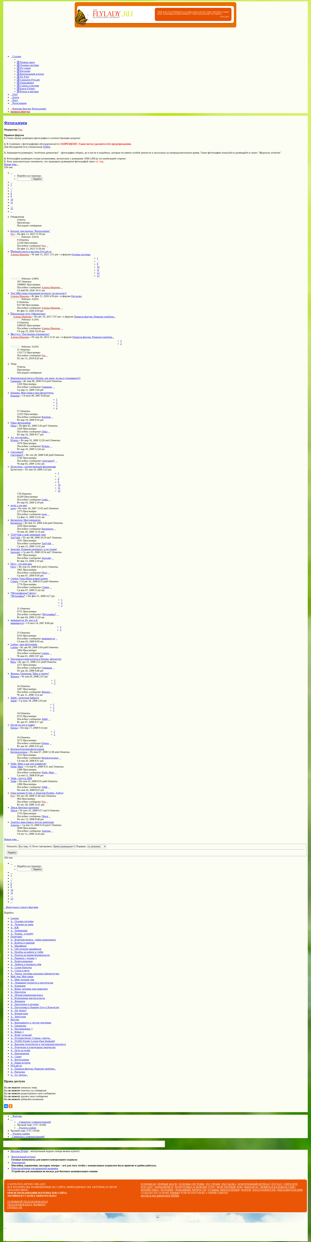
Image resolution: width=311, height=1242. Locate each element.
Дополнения (18, 1162)
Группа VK (14, 1207)
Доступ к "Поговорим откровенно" (30, 334)
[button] (11, 172)
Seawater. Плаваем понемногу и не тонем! (34, 549)
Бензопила (16, 523)
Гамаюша (16, 381)
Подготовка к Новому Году (195, 1187)
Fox (20, 129)
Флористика (150, 1190)
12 (98, 272)
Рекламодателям (290, 1190)
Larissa (14, 647)
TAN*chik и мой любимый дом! (28, 534)
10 (98, 267)
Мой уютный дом (229, 1187)
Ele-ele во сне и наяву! (23, 725)
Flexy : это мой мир (21, 563)
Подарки (167, 1190)
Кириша (15, 395)
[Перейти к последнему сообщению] (47, 245)
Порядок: (81, 846)
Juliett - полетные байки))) (25, 697)
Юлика (14, 440)
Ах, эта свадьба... (20, 437)
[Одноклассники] (10, 1106)
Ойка (13, 425)
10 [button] (12, 199)
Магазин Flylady (20, 1151)
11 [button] (12, 202)
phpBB (174, 1193)
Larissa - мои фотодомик (24, 644)
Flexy (13, 566)
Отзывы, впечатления (224, 1190)
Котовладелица (19, 752)
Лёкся (14, 810)
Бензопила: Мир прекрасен (25, 520)
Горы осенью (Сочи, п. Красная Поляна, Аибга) (37, 793)
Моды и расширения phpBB (160, 1195)
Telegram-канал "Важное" (26, 1204)
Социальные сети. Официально (28, 313)
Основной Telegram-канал (27, 1201)
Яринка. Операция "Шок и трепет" (30, 673)
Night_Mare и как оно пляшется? (28, 763)
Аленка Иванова (20, 254)
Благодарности (264, 1190)
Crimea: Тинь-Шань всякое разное (29, 578)
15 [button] (12, 208)
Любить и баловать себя (277, 1187)
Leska (45, 499)
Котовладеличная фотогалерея (27, 749)
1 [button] (11, 185)
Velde (13, 781)
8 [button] (11, 193)
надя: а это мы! (19, 505)
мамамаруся (17, 623)
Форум (246, 1190)
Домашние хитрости (190, 1190)
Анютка (15, 825)
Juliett (14, 700)
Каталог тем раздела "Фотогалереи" (30, 231)
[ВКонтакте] (6, 1106)
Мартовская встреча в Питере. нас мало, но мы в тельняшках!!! (46, 378)
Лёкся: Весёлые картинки (25, 807)
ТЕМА (46, 146)
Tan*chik (15, 537)
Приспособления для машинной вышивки (34, 1168)
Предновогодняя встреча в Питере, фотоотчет (36, 659)
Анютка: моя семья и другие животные (32, 822)
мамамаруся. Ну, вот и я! (24, 620)
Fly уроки (213, 1184)
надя (13, 508)
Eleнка (14, 727)
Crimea (14, 581)
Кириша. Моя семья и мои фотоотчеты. (32, 392)
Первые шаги (167, 1184)
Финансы (251, 1187)
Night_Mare (17, 766)
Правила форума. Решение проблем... (94, 316)
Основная (148, 1184)
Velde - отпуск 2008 (21, 778)
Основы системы (80, 254)
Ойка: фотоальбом (21, 422)
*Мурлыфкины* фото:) (23, 593)
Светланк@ (17, 452)
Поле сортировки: (42, 846)
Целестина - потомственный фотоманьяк (33, 466)
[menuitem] (26, 62)
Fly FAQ (276, 1184)
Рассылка (76, 296)
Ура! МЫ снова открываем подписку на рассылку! (39, 293)
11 (98, 269)
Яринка (15, 676)
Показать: (12, 846)
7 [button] (11, 190)
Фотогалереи (15, 123)
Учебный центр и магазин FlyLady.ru (31, 251)
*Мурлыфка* (18, 596)
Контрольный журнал (23, 1156)
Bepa (13, 662)
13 (98, 275)
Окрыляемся (164, 1187)
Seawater (15, 552)
